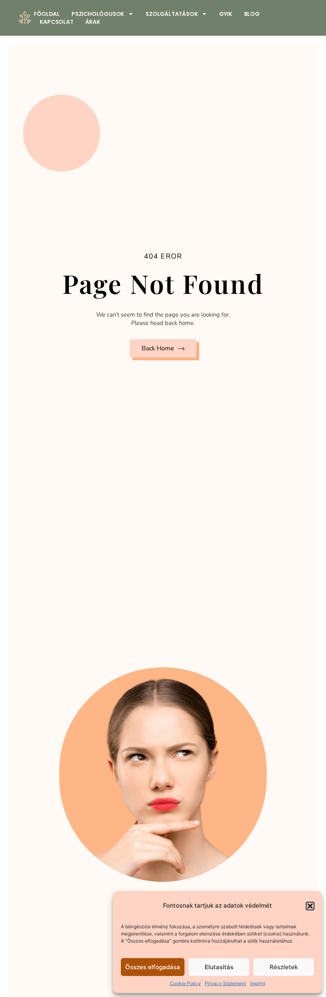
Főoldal (47, 14)
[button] (310, 906)
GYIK (225, 14)
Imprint (257, 983)
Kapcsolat (56, 22)
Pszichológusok (98, 14)
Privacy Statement (225, 983)
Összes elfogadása (152, 967)
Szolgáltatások (172, 14)
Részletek (284, 967)
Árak (92, 22)
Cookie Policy (185, 983)
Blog (252, 14)
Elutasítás (219, 967)
